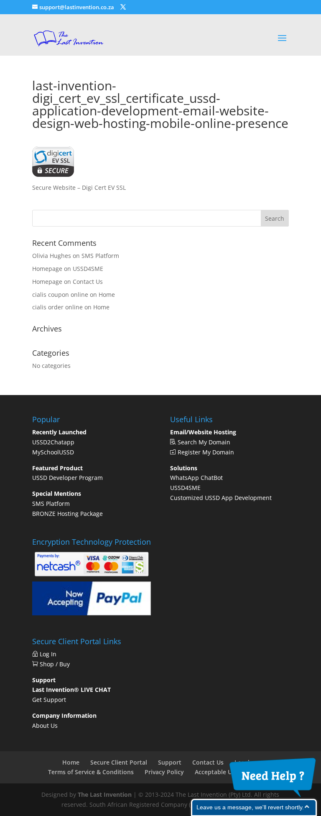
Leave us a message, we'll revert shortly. (250, 807)
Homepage (47, 269)
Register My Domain (205, 452)
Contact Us (88, 282)
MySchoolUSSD (53, 452)
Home (107, 294)
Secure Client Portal (118, 762)
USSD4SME (88, 269)
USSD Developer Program (67, 478)
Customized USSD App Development (221, 498)
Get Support (49, 700)
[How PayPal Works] (91, 613)
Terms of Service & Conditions (91, 772)
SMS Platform (100, 256)
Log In (49, 654)
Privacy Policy (164, 772)
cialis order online (57, 307)
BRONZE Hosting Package (67, 514)
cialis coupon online (60, 294)
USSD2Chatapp (53, 442)
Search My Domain (203, 442)
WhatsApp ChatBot (196, 478)
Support (169, 762)
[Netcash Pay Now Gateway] (91, 576)
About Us (45, 725)
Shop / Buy (54, 664)
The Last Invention (105, 794)
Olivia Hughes (51, 256)
